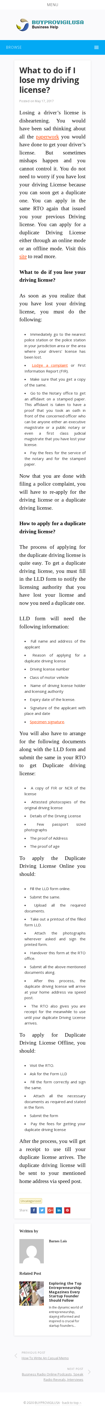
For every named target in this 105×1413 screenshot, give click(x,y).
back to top (71, 1403)
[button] (52, 4)
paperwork (47, 137)
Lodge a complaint (50, 365)
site (23, 256)
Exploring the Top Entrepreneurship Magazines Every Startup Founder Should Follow (65, 1292)
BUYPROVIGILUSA (47, 1403)
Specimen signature (47, 721)
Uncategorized (31, 1201)
